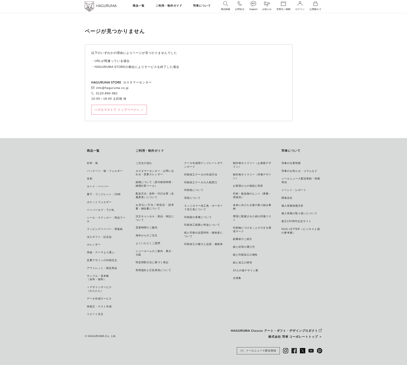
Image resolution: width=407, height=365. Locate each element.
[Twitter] (302, 350)
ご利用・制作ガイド (169, 5)
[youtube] (311, 350)
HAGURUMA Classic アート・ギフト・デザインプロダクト (274, 330)
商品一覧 (139, 5)
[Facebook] (294, 350)
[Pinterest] (319, 350)
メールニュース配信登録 (261, 350)
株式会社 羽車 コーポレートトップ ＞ (295, 336)
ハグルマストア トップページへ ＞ (119, 109)
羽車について (202, 5)
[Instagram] (285, 350)
